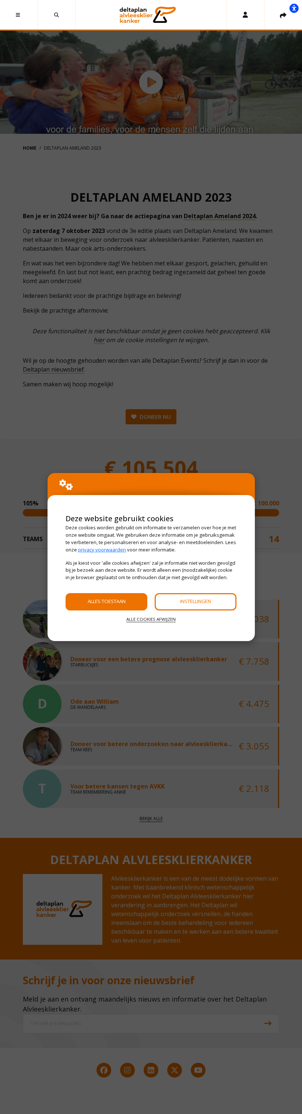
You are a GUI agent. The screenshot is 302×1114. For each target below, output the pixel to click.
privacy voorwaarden (102, 549)
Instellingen (195, 601)
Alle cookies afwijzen (151, 619)
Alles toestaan (107, 601)
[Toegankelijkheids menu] (293, 8)
